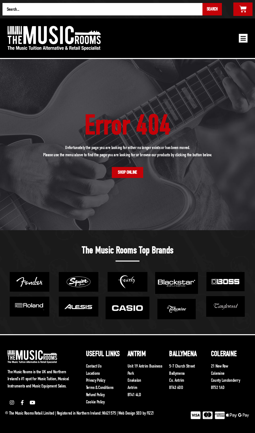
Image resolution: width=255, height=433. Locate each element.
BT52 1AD (217, 387)
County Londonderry (225, 380)
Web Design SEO (129, 413)
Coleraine (224, 353)
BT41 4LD (134, 394)
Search (212, 9)
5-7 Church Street (182, 366)
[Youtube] (32, 402)
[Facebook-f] (22, 402)
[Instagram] (11, 402)
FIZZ (150, 413)
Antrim (137, 353)
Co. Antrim (176, 380)
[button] (243, 38)
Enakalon (134, 380)
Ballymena (182, 353)
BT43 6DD (176, 387)
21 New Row (219, 366)
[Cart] (243, 9)
